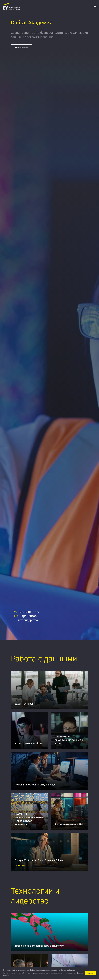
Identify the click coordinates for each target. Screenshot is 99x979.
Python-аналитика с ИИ (69, 824)
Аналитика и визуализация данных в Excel (69, 740)
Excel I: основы (24, 703)
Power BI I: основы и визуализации (35, 784)
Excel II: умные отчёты (28, 743)
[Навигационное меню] (95, 6)
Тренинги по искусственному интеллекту (39, 945)
